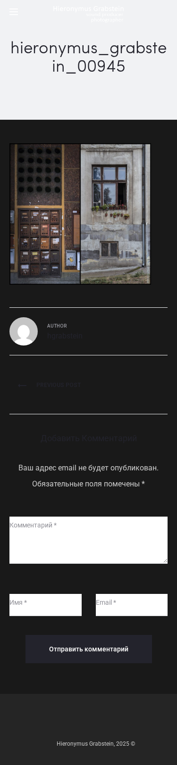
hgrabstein (65, 335)
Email (106, 602)
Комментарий (33, 525)
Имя (18, 602)
